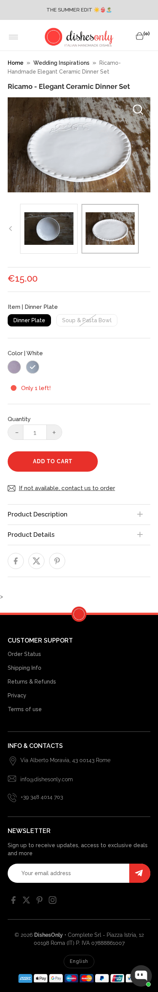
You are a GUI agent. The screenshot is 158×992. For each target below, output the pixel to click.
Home (15, 63)
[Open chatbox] (141, 976)
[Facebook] (13, 902)
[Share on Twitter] (36, 561)
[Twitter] (26, 902)
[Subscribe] (139, 873)
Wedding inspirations (61, 63)
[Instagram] (52, 902)
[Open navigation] (14, 37)
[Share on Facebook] (16, 561)
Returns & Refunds (32, 682)
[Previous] (10, 228)
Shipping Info (24, 668)
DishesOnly (48, 935)
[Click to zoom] (138, 109)
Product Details (31, 534)
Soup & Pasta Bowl (87, 320)
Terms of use (25, 709)
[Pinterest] (39, 902)
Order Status (24, 654)
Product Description (37, 514)
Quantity (19, 419)
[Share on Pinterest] (57, 561)
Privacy (17, 695)
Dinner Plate (29, 320)
